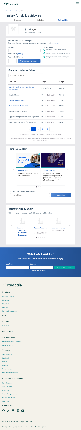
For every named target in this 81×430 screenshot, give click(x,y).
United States (10, 11)
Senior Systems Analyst (17, 100)
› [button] (67, 169)
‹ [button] (13, 169)
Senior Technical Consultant (18, 106)
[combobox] (24, 50)
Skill (17, 11)
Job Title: (9, 264)
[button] (17, 19)
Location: (11, 47)
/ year (34, 30)
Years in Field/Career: (15, 57)
